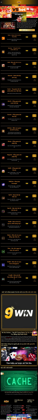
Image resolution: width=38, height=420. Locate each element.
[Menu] (1, 2)
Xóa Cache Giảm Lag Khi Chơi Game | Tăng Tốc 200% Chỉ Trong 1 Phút (19, 392)
